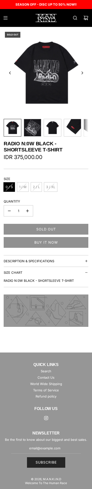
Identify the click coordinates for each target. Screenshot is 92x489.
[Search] (75, 17)
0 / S (9, 187)
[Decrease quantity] (9, 210)
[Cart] (85, 17)
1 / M (22, 187)
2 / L (36, 187)
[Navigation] (5, 17)
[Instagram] (46, 418)
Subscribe (46, 462)
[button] (10, 73)
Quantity (12, 201)
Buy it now (46, 242)
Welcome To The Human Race (46, 483)
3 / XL (50, 187)
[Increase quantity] (27, 210)
